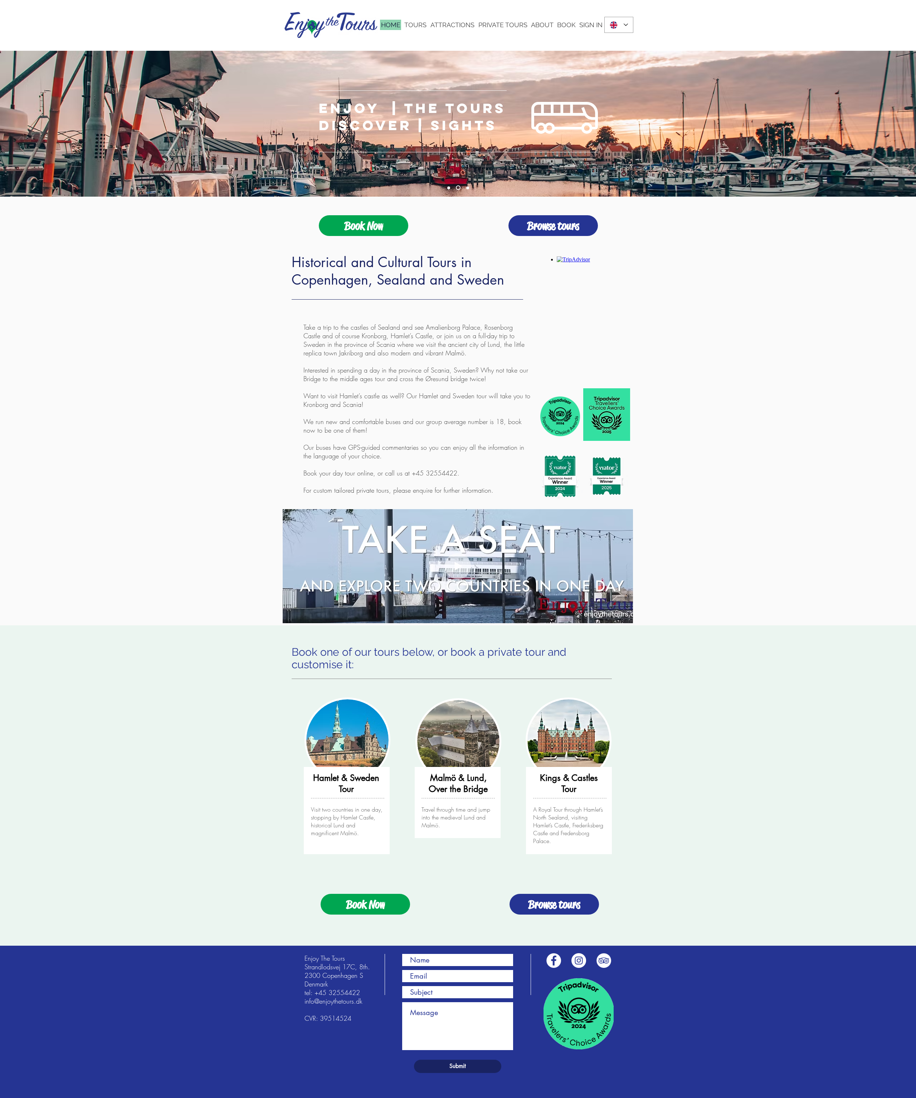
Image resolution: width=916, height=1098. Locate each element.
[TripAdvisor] (603, 960)
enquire (423, 490)
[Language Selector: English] (618, 25)
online (365, 473)
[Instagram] (578, 960)
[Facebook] (553, 960)
